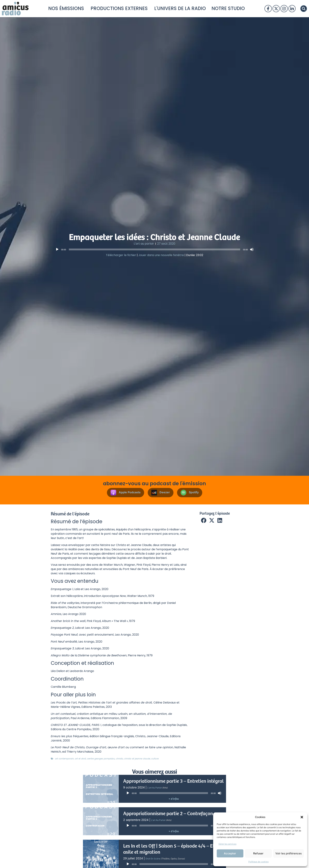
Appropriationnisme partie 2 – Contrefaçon (168, 813)
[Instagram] (284, 8)
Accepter (230, 853)
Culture (155, 758)
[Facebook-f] (268, 8)
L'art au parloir (144, 244)
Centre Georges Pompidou (101, 758)
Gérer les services (227, 844)
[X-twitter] (276, 8)
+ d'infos (174, 799)
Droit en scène (153, 858)
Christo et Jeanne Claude (137, 758)
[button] (302, 817)
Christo (119, 758)
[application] (154, 249)
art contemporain (64, 758)
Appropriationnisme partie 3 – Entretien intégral (173, 781)
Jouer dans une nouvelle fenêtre (161, 255)
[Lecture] (57, 249)
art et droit (80, 758)
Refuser (258, 853)
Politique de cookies (258, 861)
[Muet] (252, 249)
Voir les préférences (288, 853)
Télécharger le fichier (121, 255)
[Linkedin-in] (292, 8)
